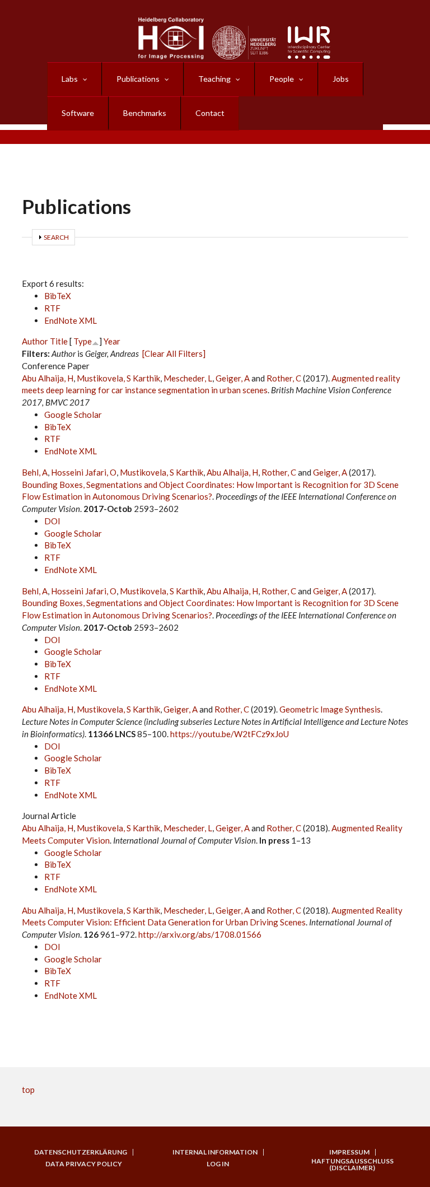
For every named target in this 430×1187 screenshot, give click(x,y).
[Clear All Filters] (173, 353)
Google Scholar (73, 414)
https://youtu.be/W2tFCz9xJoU (229, 734)
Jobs (341, 78)
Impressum (349, 1152)
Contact (210, 113)
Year (112, 341)
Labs (70, 78)
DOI (52, 521)
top (28, 1089)
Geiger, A (233, 378)
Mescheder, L (187, 378)
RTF (52, 308)
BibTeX (57, 296)
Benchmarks (144, 113)
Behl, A (35, 472)
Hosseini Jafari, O (83, 472)
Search (56, 237)
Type (82, 341)
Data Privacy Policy (83, 1164)
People (281, 78)
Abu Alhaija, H (47, 378)
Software (78, 113)
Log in (218, 1164)
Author (35, 341)
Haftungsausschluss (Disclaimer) (352, 1164)
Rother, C (284, 378)
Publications (138, 78)
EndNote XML (70, 320)
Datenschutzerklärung (80, 1152)
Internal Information (215, 1152)
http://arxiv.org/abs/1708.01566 (199, 934)
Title (59, 341)
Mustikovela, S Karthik (118, 378)
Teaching (214, 78)
